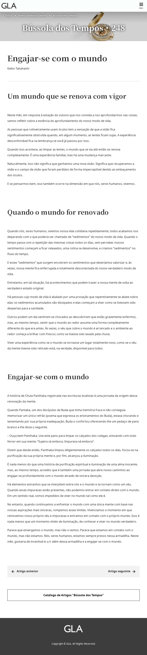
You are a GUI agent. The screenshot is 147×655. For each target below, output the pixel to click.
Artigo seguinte (119, 571)
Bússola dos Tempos (65, 15)
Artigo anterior (27, 571)
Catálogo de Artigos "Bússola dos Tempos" (73, 595)
